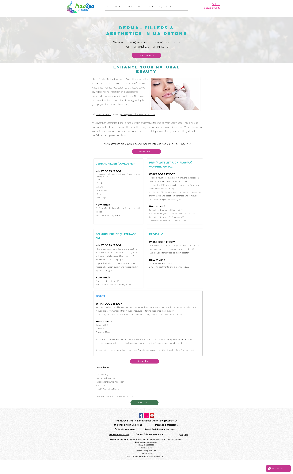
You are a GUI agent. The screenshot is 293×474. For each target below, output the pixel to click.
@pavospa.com (151, 442)
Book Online (152, 420)
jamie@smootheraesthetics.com (137, 114)
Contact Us (171, 420)
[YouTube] (152, 415)
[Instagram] (146, 415)
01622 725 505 (103, 114)
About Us (127, 420)
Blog (162, 420)
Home (118, 420)
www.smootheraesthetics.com (119, 396)
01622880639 (149, 445)
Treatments (139, 420)
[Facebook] (141, 415)
